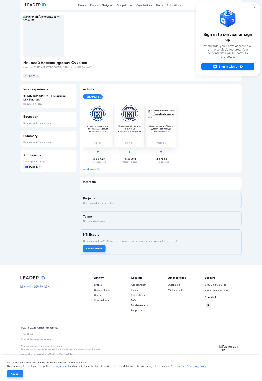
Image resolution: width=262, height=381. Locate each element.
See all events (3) (91, 169)
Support (210, 277)
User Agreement (59, 366)
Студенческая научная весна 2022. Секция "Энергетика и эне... (98, 129)
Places (94, 5)
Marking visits (175, 290)
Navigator (107, 5)
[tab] (112, 278)
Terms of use (26, 333)
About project (138, 284)
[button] (112, 278)
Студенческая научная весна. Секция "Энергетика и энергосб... (129, 129)
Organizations (144, 5)
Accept (15, 373)
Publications (174, 5)
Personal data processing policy (35, 339)
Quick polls (174, 284)
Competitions (124, 5)
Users (159, 5)
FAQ (133, 300)
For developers (139, 305)
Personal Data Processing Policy (188, 366)
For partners (138, 310)
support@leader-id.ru (216, 290)
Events (82, 5)
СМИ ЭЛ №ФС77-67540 (60, 354)
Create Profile (94, 248)
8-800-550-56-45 (216, 284)
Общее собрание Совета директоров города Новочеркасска (160, 129)
